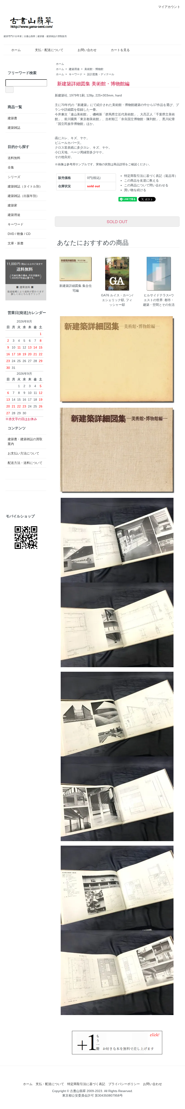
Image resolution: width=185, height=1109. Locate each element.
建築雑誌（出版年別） (23, 196)
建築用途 (74, 69)
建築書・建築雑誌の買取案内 (25, 441)
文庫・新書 (15, 243)
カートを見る (120, 50)
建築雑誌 (14, 127)
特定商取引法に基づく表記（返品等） (151, 176)
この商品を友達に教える (141, 180)
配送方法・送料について (25, 463)
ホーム (16, 50)
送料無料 (14, 158)
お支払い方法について (23, 453)
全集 (11, 167)
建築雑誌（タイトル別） (25, 186)
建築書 (12, 118)
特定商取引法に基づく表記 (86, 1084)
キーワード (75, 74)
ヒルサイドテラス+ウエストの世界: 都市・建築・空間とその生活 (159, 299)
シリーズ (14, 177)
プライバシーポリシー (124, 1084)
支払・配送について (49, 50)
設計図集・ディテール (100, 74)
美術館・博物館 (93, 69)
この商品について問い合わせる (146, 185)
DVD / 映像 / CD (19, 234)
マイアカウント (169, 7)
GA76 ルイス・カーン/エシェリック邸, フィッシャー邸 (117, 299)
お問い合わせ (87, 50)
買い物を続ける (135, 190)
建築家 (12, 205)
